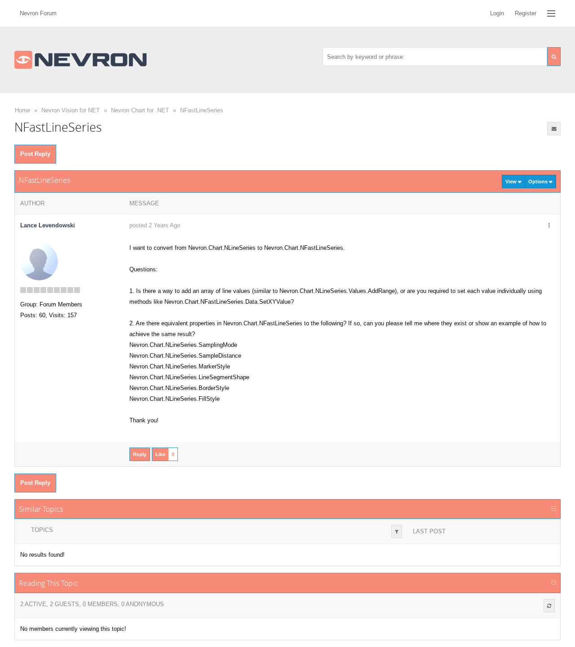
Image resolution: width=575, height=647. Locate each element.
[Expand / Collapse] (554, 509)
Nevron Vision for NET (70, 110)
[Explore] (551, 13)
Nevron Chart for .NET (140, 110)
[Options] (549, 226)
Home (22, 110)
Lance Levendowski (47, 225)
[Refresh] (549, 605)
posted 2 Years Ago (154, 225)
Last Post (429, 531)
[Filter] (396, 531)
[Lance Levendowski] (39, 261)
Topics (42, 530)
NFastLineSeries (201, 110)
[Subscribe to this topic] (554, 128)
